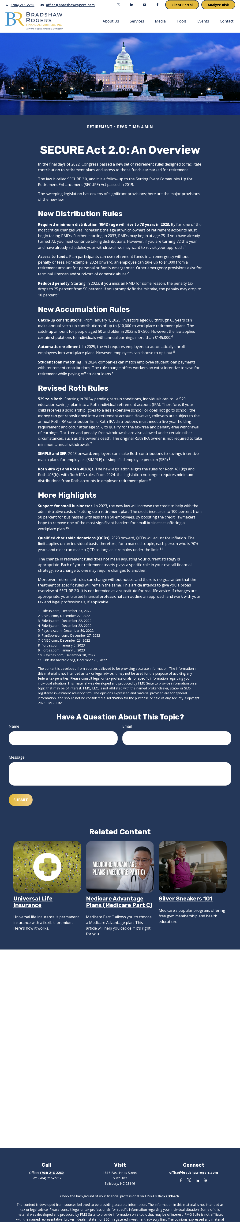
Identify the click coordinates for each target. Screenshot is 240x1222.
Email (127, 726)
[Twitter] (119, 4)
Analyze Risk (218, 5)
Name (14, 726)
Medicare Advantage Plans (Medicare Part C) (119, 901)
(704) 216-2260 (22, 5)
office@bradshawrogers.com (70, 5)
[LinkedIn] (132, 4)
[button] (111, 21)
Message (17, 757)
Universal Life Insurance (32, 901)
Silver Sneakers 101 (186, 898)
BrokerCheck (168, 1196)
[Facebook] (157, 4)
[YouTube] (144, 4)
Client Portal (182, 5)
